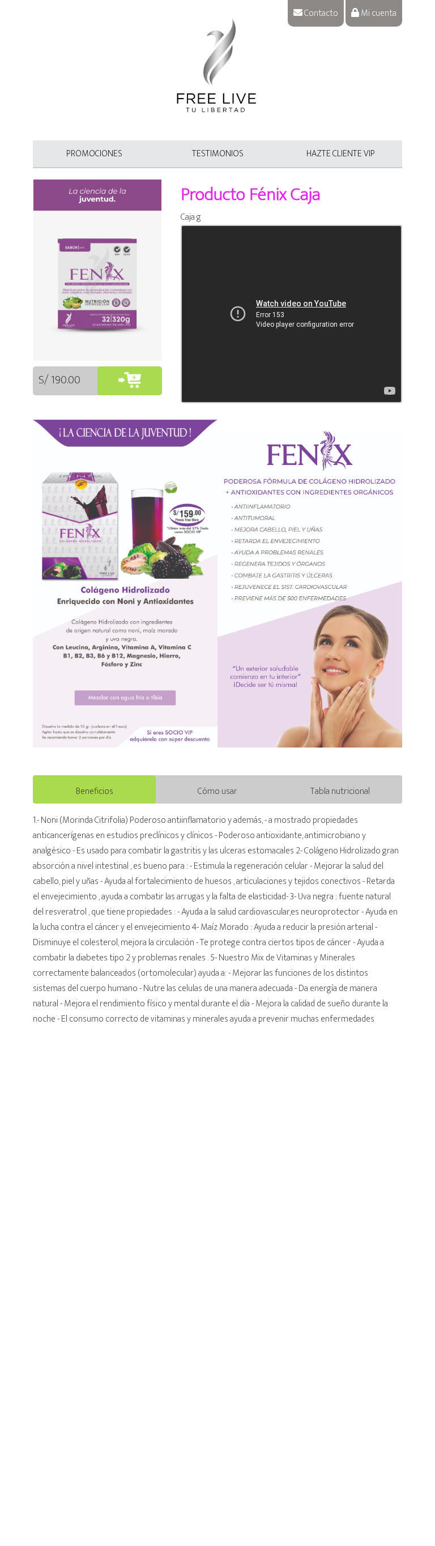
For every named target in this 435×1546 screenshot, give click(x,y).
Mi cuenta (377, 13)
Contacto (320, 13)
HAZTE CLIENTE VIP (340, 153)
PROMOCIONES (94, 153)
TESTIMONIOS (218, 153)
